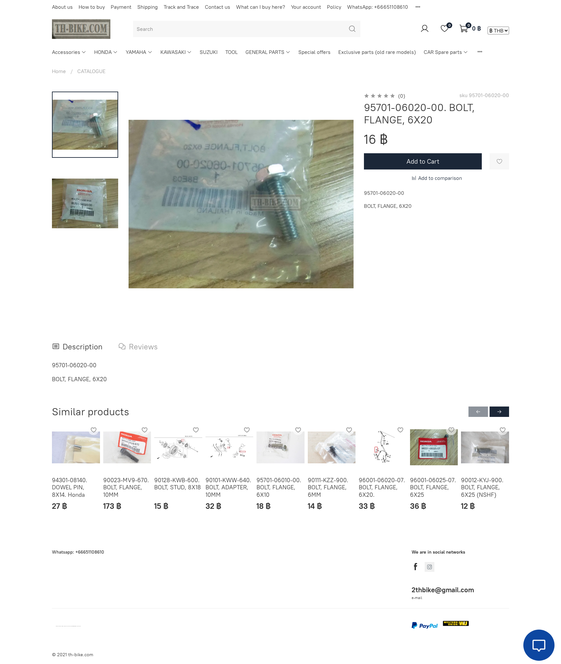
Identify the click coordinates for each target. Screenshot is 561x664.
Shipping (147, 7)
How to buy (92, 7)
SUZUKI (209, 52)
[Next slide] (340, 204)
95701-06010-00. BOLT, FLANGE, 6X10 (278, 487)
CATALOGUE (91, 71)
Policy (334, 7)
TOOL (231, 52)
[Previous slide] (141, 204)
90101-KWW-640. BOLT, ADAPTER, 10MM (228, 487)
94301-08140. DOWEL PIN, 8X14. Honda (69, 487)
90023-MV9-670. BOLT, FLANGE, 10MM (126, 487)
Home (59, 71)
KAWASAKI (173, 52)
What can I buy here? (260, 7)
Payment (121, 7)
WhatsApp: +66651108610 (377, 7)
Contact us (217, 7)
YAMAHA (136, 52)
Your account (306, 7)
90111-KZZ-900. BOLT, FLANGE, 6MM (328, 487)
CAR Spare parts (443, 52)
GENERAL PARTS (264, 52)
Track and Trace (181, 7)
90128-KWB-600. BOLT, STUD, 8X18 (177, 483)
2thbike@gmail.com (443, 589)
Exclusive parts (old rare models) (377, 52)
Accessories (66, 52)
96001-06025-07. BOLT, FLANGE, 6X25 (433, 487)
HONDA (103, 52)
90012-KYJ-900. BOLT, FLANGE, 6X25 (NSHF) (482, 487)
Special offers (314, 52)
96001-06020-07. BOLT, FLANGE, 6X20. (382, 487)
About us (62, 7)
